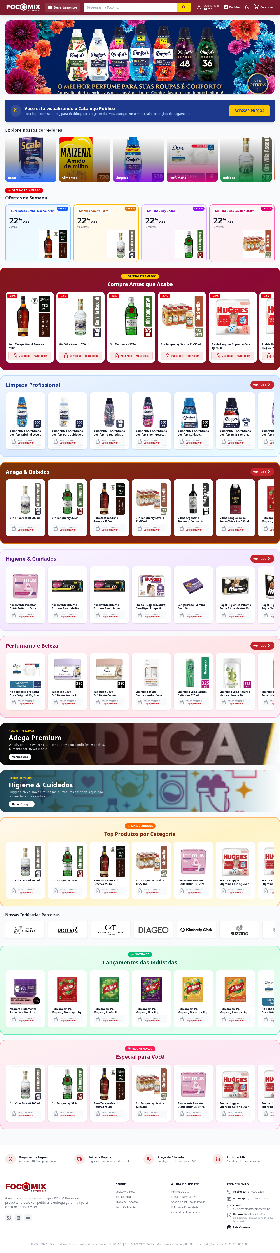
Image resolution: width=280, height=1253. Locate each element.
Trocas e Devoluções (183, 1197)
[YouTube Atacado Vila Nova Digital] (28, 1217)
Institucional (123, 1197)
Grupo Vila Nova (126, 1191)
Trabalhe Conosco (127, 1202)
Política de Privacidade (184, 1207)
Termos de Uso (180, 1191)
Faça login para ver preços (140, 84)
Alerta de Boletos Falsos (185, 1212)
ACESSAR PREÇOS (249, 110)
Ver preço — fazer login (30, 356)
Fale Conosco (238, 1227)
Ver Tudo (262, 385)
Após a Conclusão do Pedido (188, 1202)
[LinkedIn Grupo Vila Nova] (18, 1217)
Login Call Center (126, 1207)
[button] (140, 57)
